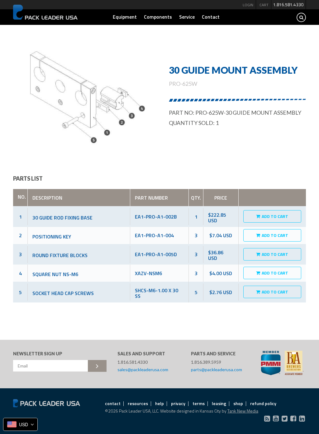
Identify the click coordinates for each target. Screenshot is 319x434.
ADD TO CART (275, 216)
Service (187, 17)
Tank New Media (242, 411)
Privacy (178, 403)
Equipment (125, 17)
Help (159, 403)
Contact (211, 17)
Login (248, 5)
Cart (264, 5)
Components (158, 17)
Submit (97, 366)
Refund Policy (263, 403)
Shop (238, 403)
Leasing (219, 403)
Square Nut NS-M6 (55, 274)
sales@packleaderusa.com (142, 369)
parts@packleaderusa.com (216, 369)
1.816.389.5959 (206, 362)
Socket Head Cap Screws (63, 293)
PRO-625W (183, 83)
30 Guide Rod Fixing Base (62, 217)
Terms (199, 403)
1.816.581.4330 (288, 4)
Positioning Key (51, 236)
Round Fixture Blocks (60, 255)
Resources (138, 403)
